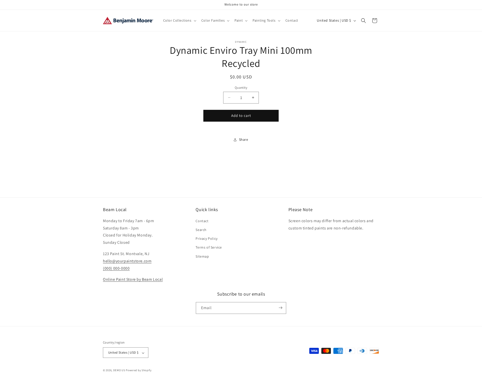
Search (201, 230)
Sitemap (202, 256)
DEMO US (119, 370)
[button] (179, 20)
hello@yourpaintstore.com (127, 261)
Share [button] (243, 139)
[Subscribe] (280, 308)
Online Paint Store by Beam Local (133, 279)
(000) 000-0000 (116, 268)
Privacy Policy (206, 238)
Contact (202, 221)
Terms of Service (209, 247)
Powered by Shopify (139, 370)
